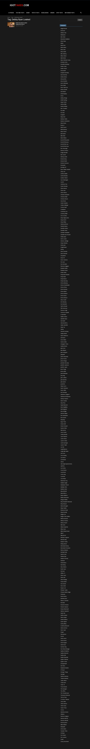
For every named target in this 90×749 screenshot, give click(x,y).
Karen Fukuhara (64, 388)
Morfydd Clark (64, 552)
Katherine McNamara (65, 396)
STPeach (63, 670)
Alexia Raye (63, 41)
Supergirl (63, 674)
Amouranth (63, 70)
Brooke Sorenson (65, 163)
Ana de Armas (64, 74)
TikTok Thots (64, 697)
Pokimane (63, 594)
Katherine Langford (65, 394)
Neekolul (63, 560)
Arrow (62, 95)
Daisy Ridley (63, 222)
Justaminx (63, 384)
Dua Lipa (63, 262)
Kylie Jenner (63, 430)
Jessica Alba (63, 371)
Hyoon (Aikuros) (64, 335)
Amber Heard (64, 68)
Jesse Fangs (63, 369)
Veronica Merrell (64, 720)
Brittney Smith (64, 156)
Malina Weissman (65, 497)
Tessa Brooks (64, 686)
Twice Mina (63, 701)
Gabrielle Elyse (64, 318)
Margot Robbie (64, 499)
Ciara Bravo (63, 201)
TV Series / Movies (65, 699)
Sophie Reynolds (64, 657)
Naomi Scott (63, 554)
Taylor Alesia (63, 680)
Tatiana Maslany (64, 678)
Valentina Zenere (64, 712)
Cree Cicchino (64, 215)
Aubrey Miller (64, 104)
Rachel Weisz (64, 596)
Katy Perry (63, 403)
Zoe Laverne (63, 737)
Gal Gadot (63, 321)
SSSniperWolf (64, 663)
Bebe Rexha (63, 123)
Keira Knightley (64, 407)
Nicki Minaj (63, 564)
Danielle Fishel (64, 230)
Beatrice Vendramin (65, 121)
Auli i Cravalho (64, 108)
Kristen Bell (63, 424)
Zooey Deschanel (65, 741)
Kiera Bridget (64, 411)
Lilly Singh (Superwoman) (66, 464)
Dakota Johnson (64, 224)
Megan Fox (63, 514)
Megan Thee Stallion (65, 516)
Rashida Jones (64, 598)
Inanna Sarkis (64, 342)
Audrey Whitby (64, 106)
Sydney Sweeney (64, 676)
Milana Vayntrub (64, 527)
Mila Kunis (63, 525)
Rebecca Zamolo (64, 600)
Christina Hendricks (65, 194)
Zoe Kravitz (63, 735)
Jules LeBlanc (64, 377)
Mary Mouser (64, 503)
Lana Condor (64, 432)
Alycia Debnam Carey (65, 60)
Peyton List (63, 588)
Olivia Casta (63, 575)
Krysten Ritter (64, 428)
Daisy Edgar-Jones (65, 217)
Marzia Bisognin (64, 506)
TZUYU (62, 710)
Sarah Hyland (64, 621)
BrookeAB (63, 165)
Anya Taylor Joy (64, 87)
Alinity (62, 43)
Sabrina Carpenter (65, 611)
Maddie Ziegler (64, 482)
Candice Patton (64, 177)
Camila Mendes (64, 175)
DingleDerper (64, 247)
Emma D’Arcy (64, 287)
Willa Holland (63, 724)
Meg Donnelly (64, 512)
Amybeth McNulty (65, 72)
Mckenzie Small (64, 510)
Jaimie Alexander (64, 356)
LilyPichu (63, 466)
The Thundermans (65, 693)
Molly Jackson (64, 543)
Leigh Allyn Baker (64, 451)
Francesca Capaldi (65, 312)
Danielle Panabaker (65, 232)
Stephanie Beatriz (65, 668)
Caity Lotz (63, 171)
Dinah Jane (63, 245)
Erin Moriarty (63, 302)
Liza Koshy (63, 468)
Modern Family (64, 541)
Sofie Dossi (63, 644)
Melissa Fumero (64, 520)
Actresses (11, 12)
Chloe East (63, 190)
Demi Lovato (64, 238)
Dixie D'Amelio (64, 251)
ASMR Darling (64, 100)
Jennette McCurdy (65, 363)
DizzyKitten (63, 255)
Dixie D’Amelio (64, 253)
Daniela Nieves (64, 226)
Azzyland (63, 114)
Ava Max (63, 112)
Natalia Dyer (63, 556)
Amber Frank (63, 66)
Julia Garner (63, 381)
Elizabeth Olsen (64, 270)
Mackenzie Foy (64, 480)
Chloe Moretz (64, 192)
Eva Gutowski (64, 304)
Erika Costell (63, 299)
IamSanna (63, 337)
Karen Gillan (63, 390)
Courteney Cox (64, 211)
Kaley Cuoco (63, 386)
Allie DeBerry (64, 53)
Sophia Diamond (64, 653)
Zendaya (63, 733)
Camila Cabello (64, 173)
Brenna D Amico (64, 150)
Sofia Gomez (64, 640)
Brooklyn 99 (63, 167)
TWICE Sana (63, 705)
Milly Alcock (63, 535)
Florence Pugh (64, 310)
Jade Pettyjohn (64, 352)
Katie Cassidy (64, 400)
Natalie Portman (64, 558)
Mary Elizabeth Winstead (66, 501)
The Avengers (64, 689)
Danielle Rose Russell (65, 234)
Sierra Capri (63, 630)
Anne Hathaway (64, 83)
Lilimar (62, 461)
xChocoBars (63, 729)
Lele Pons (63, 453)
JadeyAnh (63, 354)
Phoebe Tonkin (64, 590)
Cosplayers (63, 209)
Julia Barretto (64, 379)
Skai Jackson (63, 634)
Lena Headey (64, 455)
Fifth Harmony (64, 308)
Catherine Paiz (64, 184)
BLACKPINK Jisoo (65, 142)
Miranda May (64, 539)
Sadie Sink (63, 613)
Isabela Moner (64, 346)
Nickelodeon (44, 12)
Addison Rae (63, 32)
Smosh (62, 636)
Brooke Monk (64, 161)
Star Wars (63, 665)
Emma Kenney (64, 289)
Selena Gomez (64, 628)
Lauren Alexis (64, 438)
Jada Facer (63, 348)
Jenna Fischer (64, 358)
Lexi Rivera (63, 457)
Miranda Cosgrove (65, 537)
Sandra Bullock (64, 619)
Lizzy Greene (63, 470)
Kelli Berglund (64, 409)
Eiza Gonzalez (64, 264)
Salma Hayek (64, 617)
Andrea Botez (64, 77)
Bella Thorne (63, 131)
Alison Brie (63, 49)
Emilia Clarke (63, 272)
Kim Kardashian (64, 415)
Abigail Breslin (64, 28)
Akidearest (63, 34)
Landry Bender (64, 434)
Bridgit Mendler (64, 152)
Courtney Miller (64, 213)
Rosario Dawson (64, 607)
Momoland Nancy (65, 546)
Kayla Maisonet (64, 405)
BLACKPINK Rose (65, 146)
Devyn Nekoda (64, 243)
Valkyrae (62, 714)
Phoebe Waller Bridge (65, 592)
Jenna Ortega (64, 360)
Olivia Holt (63, 577)
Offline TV (63, 573)
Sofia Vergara (64, 642)
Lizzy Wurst (63, 472)
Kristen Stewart (64, 426)
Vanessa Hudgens (65, 716)
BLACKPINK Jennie (65, 140)
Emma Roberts (64, 293)
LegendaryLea (64, 449)
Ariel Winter (63, 91)
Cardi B (62, 182)
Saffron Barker (64, 615)
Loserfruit (63, 476)
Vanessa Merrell (64, 718)
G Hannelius (63, 314)
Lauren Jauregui (64, 442)
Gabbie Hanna (64, 316)
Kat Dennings (64, 392)
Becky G (62, 125)
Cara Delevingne (64, 180)
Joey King (63, 375)
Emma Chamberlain (65, 285)
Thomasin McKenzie (65, 695)
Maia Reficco (64, 493)
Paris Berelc (63, 583)
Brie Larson (63, 154)
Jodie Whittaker (64, 373)
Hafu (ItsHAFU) (64, 323)
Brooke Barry (64, 159)
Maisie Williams (64, 495)
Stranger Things (64, 672)
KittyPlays (63, 419)
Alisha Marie (63, 47)
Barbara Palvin (64, 119)
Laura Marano (64, 436)
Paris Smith (63, 585)
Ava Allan (63, 110)
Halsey (62, 329)
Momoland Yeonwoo (65, 548)
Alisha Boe (63, 45)
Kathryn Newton (64, 398)
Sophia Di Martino (65, 651)
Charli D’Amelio (64, 186)
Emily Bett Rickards (65, 274)
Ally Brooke (63, 58)
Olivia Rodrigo (64, 579)
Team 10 (63, 684)
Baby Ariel (63, 116)
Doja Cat (63, 257)
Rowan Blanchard (65, 609)
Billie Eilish (63, 135)
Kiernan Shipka (64, 413)
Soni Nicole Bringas (65, 649)
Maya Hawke (64, 508)
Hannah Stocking (64, 331)
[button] (81, 13)
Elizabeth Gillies (64, 268)
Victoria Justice (64, 722)
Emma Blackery (64, 283)
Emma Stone (64, 295)
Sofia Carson (63, 638)
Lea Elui (62, 447)
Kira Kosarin (63, 417)
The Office (63, 691)
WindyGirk (63, 726)
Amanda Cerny (64, 62)
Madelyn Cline (64, 487)
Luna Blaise (63, 478)
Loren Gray (63, 474)
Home (8, 17)
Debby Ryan (63, 236)
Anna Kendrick (64, 81)
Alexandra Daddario (65, 39)
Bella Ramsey (64, 129)
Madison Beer (64, 489)
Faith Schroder (64, 306)
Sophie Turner (64, 661)
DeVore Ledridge (64, 241)
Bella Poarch (63, 127)
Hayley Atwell (64, 333)
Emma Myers (64, 291)
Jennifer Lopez (64, 367)
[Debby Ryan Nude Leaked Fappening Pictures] (10, 24)
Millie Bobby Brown (65, 531)
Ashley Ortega (64, 98)
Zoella (62, 739)
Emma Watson (64, 297)
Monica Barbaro (64, 550)
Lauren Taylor (64, 445)
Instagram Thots (69, 12)
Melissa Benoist (64, 518)
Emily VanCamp (64, 281)
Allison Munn (63, 56)
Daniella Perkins (64, 228)
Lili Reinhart (63, 459)
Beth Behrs (63, 133)
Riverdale (63, 602)
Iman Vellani (63, 339)
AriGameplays (64, 93)
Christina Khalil (64, 196)
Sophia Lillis (63, 655)
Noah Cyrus (63, 569)
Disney (28, 12)
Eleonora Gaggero (65, 266)
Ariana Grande (64, 89)
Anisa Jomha (63, 79)
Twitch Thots (35, 12)
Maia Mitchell (64, 491)
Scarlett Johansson (65, 625)
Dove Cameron (64, 260)
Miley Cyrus (63, 529)
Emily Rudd (63, 276)
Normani (63, 571)
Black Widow (63, 138)
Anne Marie (63, 85)
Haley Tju (63, 327)
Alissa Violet (63, 51)
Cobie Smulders (64, 203)
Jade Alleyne (63, 350)
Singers (52, 12)
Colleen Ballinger (64, 205)
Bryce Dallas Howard (65, 169)
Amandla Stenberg (65, 64)
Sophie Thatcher (64, 659)
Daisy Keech (63, 220)
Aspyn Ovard (63, 102)
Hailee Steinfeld (64, 325)
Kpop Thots (59, 12)
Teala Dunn (63, 682)
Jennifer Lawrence (65, 365)
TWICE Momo (64, 703)
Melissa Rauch (64, 522)
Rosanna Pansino (65, 604)
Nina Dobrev (63, 567)
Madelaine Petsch (65, 485)
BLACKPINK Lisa (64, 144)
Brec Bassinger (64, 148)
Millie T (62, 533)
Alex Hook (63, 37)
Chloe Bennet (64, 188)
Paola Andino (64, 581)
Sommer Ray (64, 646)
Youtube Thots (20, 12)
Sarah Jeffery (63, 623)
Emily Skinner (64, 278)
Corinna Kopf (64, 207)
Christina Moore (64, 199)
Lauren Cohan (64, 440)
